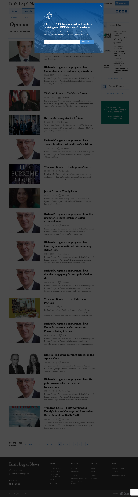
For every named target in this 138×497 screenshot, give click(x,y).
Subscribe (87, 42)
